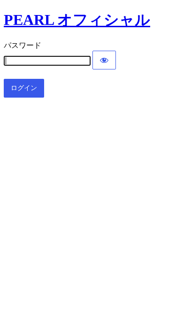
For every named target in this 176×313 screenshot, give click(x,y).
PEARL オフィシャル (77, 19)
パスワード (22, 45)
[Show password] (104, 60)
